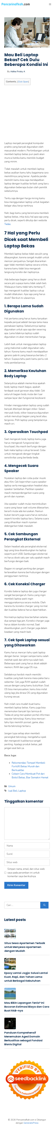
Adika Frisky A (17, 71)
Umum (11, 786)
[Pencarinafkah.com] (15, 4)
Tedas (7, 224)
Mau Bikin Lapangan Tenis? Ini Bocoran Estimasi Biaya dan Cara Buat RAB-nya (26, 1006)
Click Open (23, 81)
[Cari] (44, 905)
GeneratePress (31, 1123)
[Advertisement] (27, 114)
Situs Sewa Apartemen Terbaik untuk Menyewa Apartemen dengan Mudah (24, 947)
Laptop (22, 790)
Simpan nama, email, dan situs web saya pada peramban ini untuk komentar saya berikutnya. (26, 872)
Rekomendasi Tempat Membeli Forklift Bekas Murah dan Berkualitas (28, 766)
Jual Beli (12, 790)
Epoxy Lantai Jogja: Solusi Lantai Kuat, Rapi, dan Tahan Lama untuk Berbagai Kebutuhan (26, 977)
